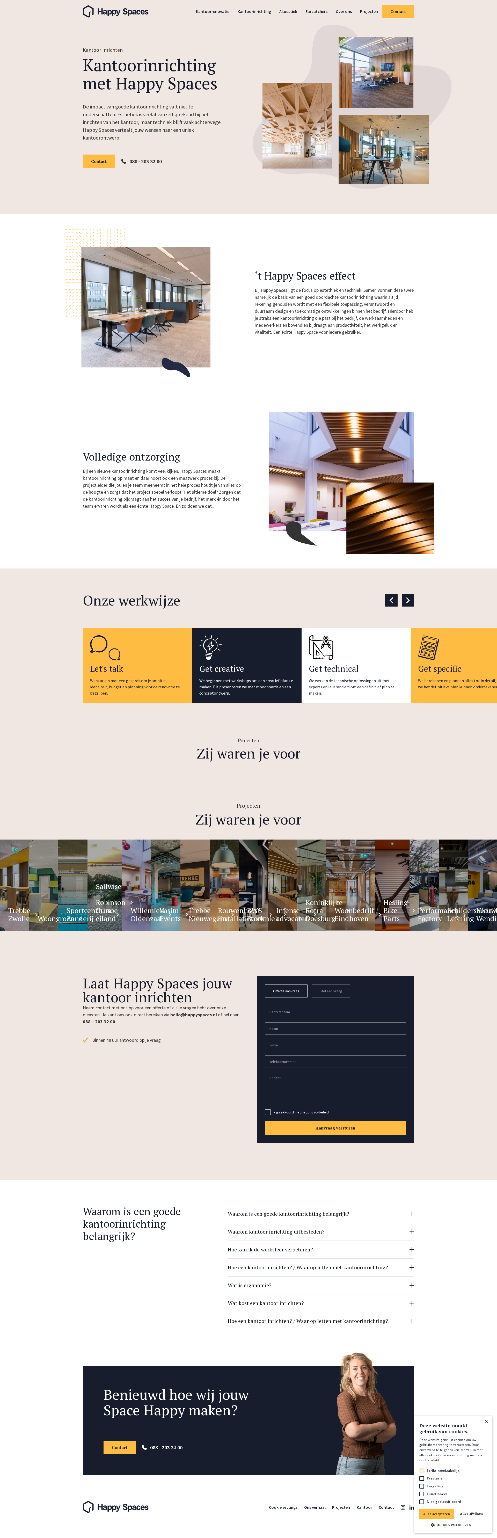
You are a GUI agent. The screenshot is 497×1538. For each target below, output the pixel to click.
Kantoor (364, 1507)
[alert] (453, 1474)
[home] (120, 11)
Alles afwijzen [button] (471, 1513)
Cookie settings (283, 1507)
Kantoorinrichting (254, 11)
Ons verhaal (315, 1507)
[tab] (286, 991)
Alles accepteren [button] (436, 1514)
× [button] (486, 1422)
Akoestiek (288, 11)
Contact (398, 11)
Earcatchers (316, 11)
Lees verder (449, 1460)
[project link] (14, 885)
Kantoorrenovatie (212, 11)
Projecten (369, 11)
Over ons (344, 11)
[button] (453, 1525)
